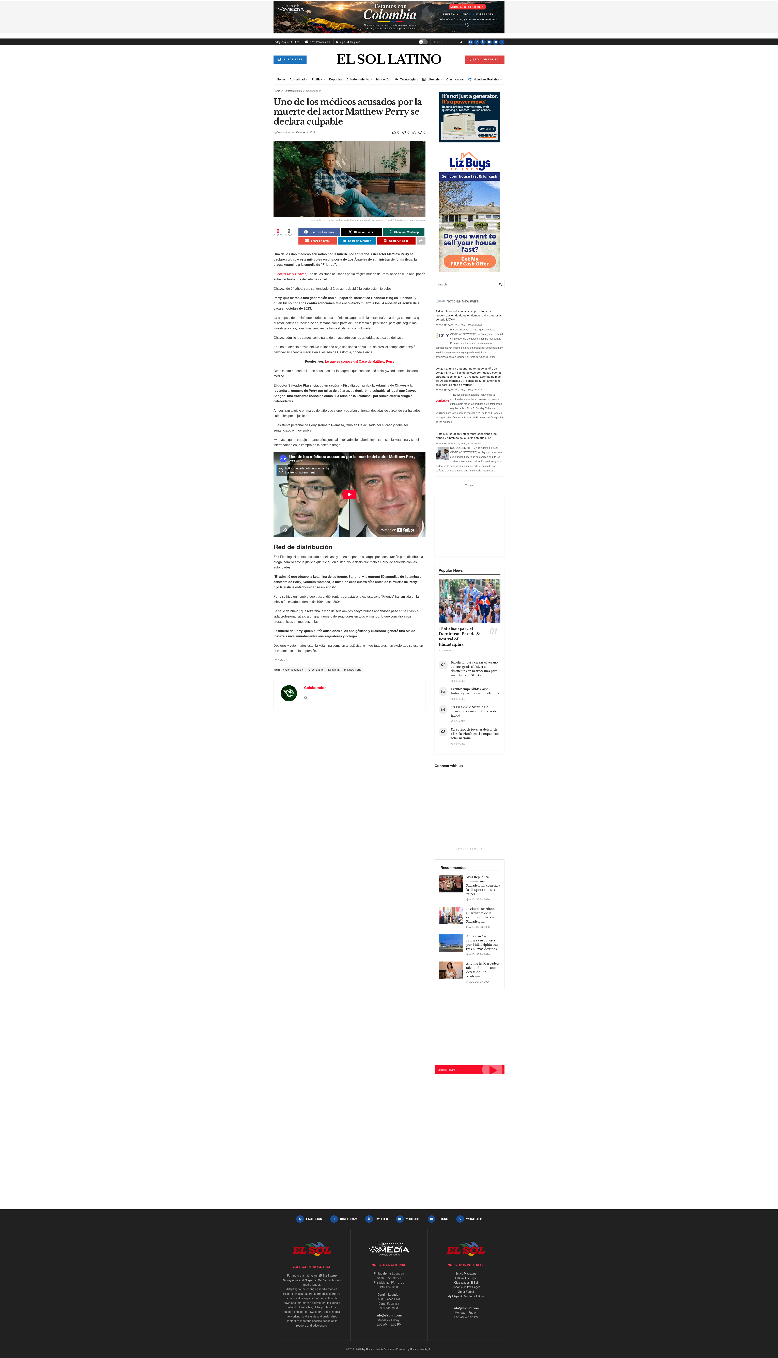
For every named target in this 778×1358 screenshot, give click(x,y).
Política (317, 79)
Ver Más (469, 485)
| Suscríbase (291, 59)
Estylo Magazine (466, 1273)
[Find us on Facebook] (470, 41)
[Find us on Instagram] (476, 41)
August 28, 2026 (479, 899)
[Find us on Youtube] (489, 41)
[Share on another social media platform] (421, 241)
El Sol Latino (316, 669)
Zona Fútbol (466, 1292)
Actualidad (297, 79)
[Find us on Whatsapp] (501, 41)
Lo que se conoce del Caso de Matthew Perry (359, 361)
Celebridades (313, 90)
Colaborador (283, 132)
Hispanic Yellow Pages (466, 1287)
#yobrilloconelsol (293, 669)
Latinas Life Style (466, 1278)
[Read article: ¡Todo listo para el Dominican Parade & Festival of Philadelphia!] (469, 601)
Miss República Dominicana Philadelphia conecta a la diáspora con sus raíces (483, 885)
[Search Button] (460, 41)
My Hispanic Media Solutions (466, 1296)
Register (355, 42)
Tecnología (408, 79)
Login (341, 42)
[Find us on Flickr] (495, 41)
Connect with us (449, 765)
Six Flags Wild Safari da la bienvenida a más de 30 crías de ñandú (474, 711)
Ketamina (334, 669)
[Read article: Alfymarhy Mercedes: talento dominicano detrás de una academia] (451, 970)
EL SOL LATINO (389, 59)
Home (281, 79)
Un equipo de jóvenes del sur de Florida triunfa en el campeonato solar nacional (475, 734)
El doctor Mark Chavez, (290, 274)
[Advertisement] (469, 526)
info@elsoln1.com (389, 1315)
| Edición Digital (486, 59)
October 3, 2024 (305, 132)
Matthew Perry (352, 669)
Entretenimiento (357, 79)
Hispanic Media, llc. (421, 1349)
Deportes (335, 79)
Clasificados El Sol (466, 1282)
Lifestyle (433, 79)
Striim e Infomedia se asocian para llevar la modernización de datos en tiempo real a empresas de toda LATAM (469, 315)
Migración (383, 79)
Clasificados (455, 79)
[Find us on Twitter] (483, 41)
